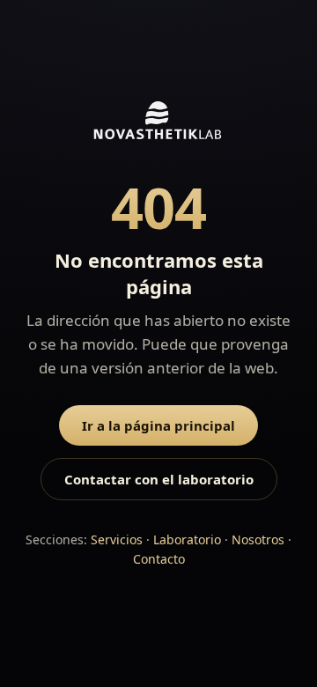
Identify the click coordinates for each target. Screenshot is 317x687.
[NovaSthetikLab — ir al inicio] (158, 169)
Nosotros (258, 539)
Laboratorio (187, 539)
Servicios (117, 539)
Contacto (159, 558)
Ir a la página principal (158, 425)
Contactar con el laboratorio (159, 479)
